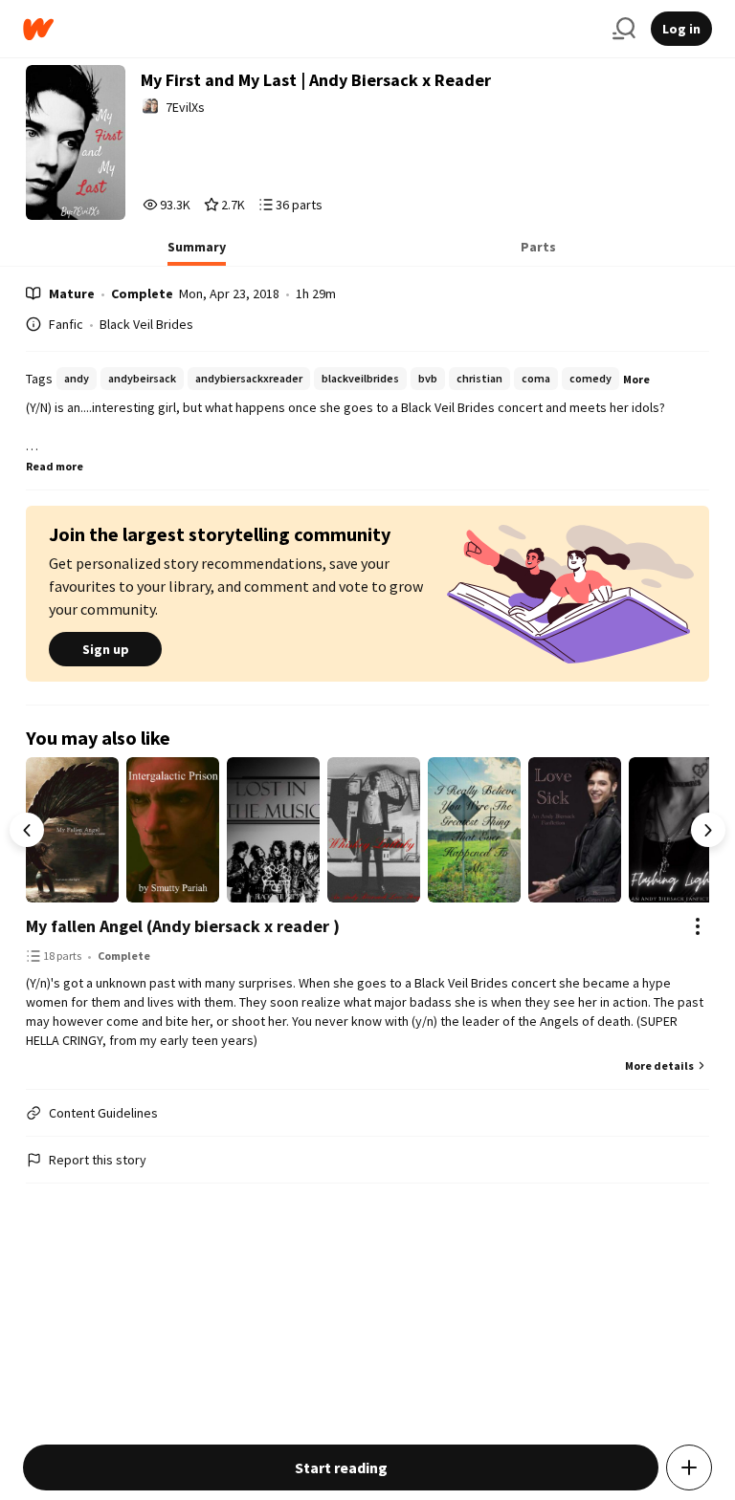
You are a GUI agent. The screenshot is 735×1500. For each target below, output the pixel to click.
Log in (681, 28)
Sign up (105, 649)
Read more (54, 466)
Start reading (341, 1467)
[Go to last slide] (27, 830)
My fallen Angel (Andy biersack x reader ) (183, 926)
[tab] (196, 252)
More (636, 379)
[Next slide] (708, 830)
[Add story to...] (689, 1467)
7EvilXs (185, 107)
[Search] (623, 28)
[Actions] (697, 926)
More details (659, 1065)
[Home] (310, 29)
